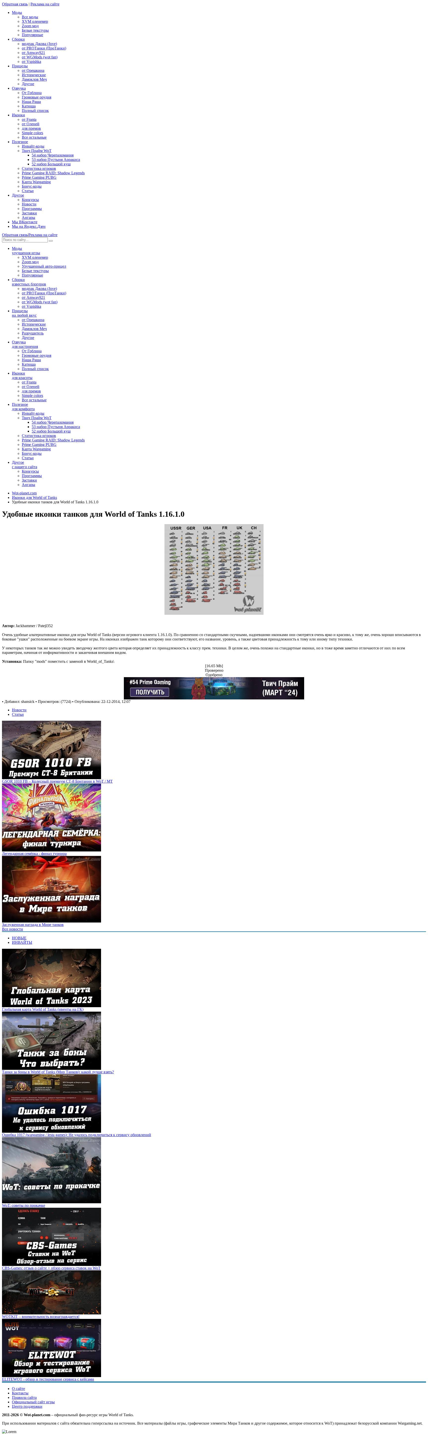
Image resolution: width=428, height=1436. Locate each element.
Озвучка (25, 344)
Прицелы (24, 313)
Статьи (28, 191)
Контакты (20, 1393)
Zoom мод (30, 26)
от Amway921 (33, 53)
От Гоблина (32, 93)
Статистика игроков (39, 168)
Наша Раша (31, 102)
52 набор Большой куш (51, 164)
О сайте (18, 1388)
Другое (24, 464)
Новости (29, 204)
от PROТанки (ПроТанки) (44, 48)
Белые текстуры (35, 30)
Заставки (29, 213)
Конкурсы (30, 200)
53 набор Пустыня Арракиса (56, 159)
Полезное (23, 406)
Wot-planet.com (24, 493)
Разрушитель (33, 333)
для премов (31, 128)
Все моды (30, 17)
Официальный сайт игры (33, 1402)
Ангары (28, 217)
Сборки (29, 282)
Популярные (32, 35)
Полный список (35, 110)
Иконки (22, 375)
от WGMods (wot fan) (39, 57)
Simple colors (32, 133)
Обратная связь (15, 4)
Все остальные (34, 137)
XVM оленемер (35, 21)
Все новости (12, 929)
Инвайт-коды (33, 146)
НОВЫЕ (19, 938)
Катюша (29, 106)
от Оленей (30, 124)
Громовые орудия (36, 97)
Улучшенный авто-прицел (44, 266)
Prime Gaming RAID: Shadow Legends (53, 173)
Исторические (34, 75)
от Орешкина (33, 70)
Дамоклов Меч (34, 79)
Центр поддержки (27, 1406)
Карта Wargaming (36, 182)
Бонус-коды (32, 186)
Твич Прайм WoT (37, 151)
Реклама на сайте (44, 4)
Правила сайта (24, 1397)
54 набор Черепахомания (53, 155)
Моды (26, 250)
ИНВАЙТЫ (22, 942)
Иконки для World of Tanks (34, 497)
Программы (32, 208)
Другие (28, 84)
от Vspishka (31, 61)
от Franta (29, 119)
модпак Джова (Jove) (39, 44)
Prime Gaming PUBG (39, 177)
